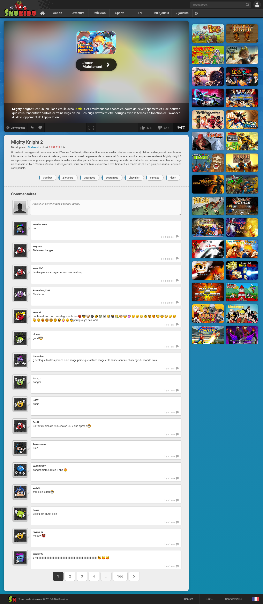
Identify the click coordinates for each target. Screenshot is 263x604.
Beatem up (112, 177)
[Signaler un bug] (32, 127)
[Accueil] (42, 13)
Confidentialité (233, 599)
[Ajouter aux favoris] (40, 127)
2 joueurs (182, 13)
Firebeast (33, 147)
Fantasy (154, 177)
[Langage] (255, 599)
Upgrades (89, 177)
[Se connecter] (257, 4)
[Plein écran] (91, 127)
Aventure (78, 13)
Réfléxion (99, 13)
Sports (119, 13)
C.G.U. (209, 599)
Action (57, 13)
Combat (47, 177)
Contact (188, 599)
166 (120, 576)
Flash (173, 177)
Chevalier (134, 177)
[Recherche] (247, 4)
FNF (140, 13)
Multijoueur (161, 13)
